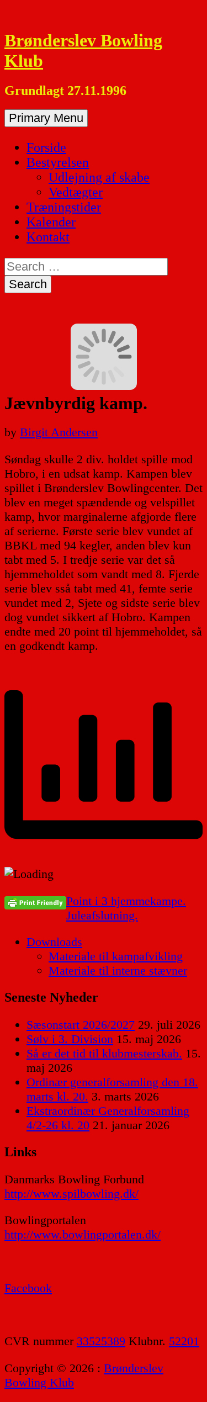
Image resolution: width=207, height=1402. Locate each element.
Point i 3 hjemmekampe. (126, 901)
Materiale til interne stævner (118, 970)
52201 (184, 1341)
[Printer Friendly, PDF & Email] (35, 902)
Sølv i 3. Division (69, 1039)
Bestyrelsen (57, 162)
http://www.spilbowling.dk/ (71, 1193)
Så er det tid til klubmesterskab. (104, 1053)
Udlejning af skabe (99, 177)
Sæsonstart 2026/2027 (80, 1024)
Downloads (54, 942)
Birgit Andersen (59, 432)
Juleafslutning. (102, 915)
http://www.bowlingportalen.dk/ (82, 1234)
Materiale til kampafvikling (116, 956)
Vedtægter (76, 192)
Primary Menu (46, 118)
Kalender (51, 222)
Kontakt (48, 237)
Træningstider (63, 207)
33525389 (101, 1341)
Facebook (28, 1288)
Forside (46, 147)
